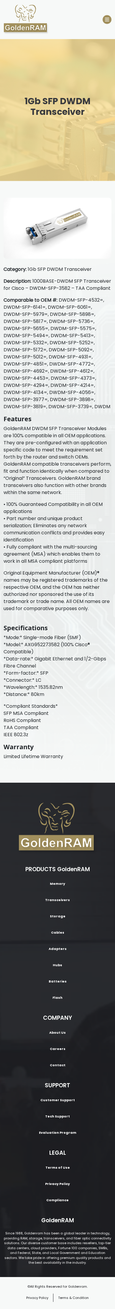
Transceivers (57, 900)
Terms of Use (57, 1167)
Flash (57, 997)
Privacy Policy (57, 1183)
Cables (57, 932)
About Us (57, 1032)
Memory (57, 883)
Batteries (58, 981)
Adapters (58, 948)
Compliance (57, 1200)
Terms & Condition (73, 1297)
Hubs (57, 965)
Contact (57, 1065)
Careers (57, 1048)
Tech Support (57, 1116)
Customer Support (57, 1100)
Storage (57, 916)
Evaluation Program (57, 1132)
